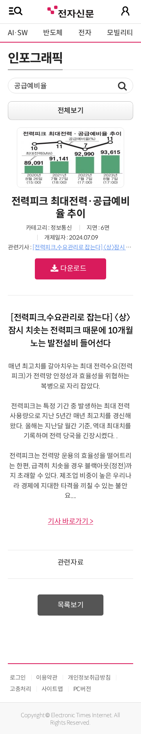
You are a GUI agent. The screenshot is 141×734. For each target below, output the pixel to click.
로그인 (18, 677)
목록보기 (71, 605)
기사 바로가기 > (70, 521)
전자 (84, 33)
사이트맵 (52, 689)
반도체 (53, 33)
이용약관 (47, 677)
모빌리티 (120, 33)
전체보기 (71, 110)
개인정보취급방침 (89, 677)
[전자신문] (70, 11)
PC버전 (82, 689)
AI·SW (17, 33)
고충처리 (20, 689)
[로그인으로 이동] (125, 11)
